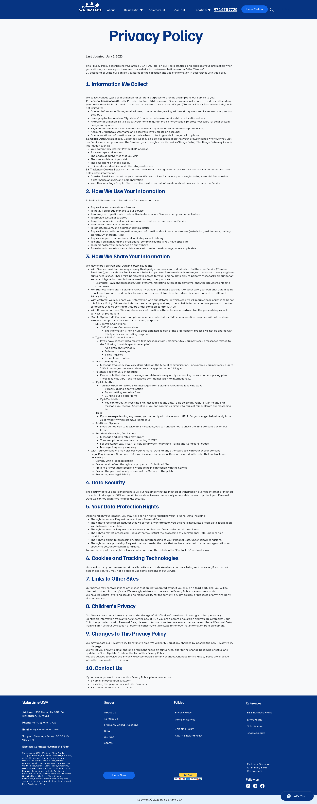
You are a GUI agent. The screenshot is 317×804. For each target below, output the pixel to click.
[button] (134, 10)
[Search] (272, 10)
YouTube (109, 736)
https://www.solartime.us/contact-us (129, 419)
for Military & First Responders (257, 769)
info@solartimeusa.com (116, 680)
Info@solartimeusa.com (44, 729)
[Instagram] (255, 786)
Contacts (141, 684)
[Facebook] (262, 786)
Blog (107, 731)
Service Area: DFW (31, 753)
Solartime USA (35, 702)
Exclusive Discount (258, 764)
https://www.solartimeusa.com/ (168, 69)
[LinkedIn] (248, 786)
